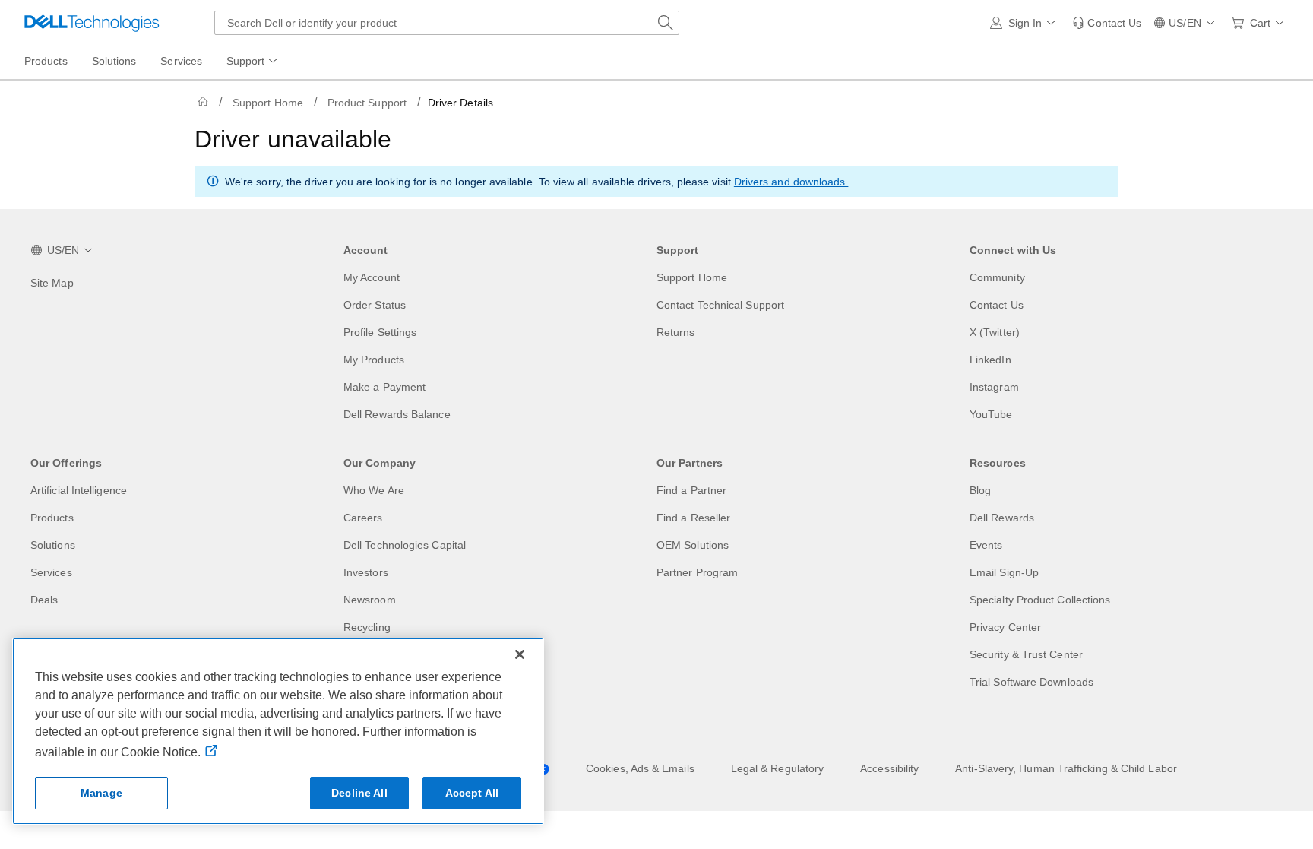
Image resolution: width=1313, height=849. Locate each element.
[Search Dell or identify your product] (665, 22)
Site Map (52, 283)
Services (51, 572)
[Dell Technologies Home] (92, 23)
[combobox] (446, 23)
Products (52, 518)
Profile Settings (379, 332)
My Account (371, 277)
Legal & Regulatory (777, 768)
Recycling (367, 627)
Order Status (374, 305)
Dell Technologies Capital (404, 545)
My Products (373, 359)
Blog (980, 490)
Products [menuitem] (46, 61)
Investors (365, 572)
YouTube (991, 414)
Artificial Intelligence (78, 490)
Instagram (994, 387)
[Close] (519, 654)
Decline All (359, 793)
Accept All (471, 793)
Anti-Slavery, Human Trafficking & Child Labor (1066, 768)
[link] (1106, 23)
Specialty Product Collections (1040, 600)
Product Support (367, 103)
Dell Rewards (1002, 518)
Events (986, 545)
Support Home (268, 103)
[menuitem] (253, 61)
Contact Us (997, 305)
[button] (1025, 23)
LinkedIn (990, 359)
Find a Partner (691, 490)
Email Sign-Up (1004, 572)
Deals (44, 600)
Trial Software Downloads (1031, 682)
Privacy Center (1005, 627)
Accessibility (889, 768)
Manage (101, 793)
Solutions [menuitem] (114, 61)
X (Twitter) (995, 332)
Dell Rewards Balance (397, 414)
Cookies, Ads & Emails (640, 768)
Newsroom (369, 600)
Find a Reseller (693, 518)
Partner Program (697, 572)
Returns (675, 332)
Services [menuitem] (181, 61)
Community (997, 277)
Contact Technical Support (720, 305)
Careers (363, 518)
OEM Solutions (692, 545)
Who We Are (373, 490)
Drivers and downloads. (791, 182)
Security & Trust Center (1026, 654)
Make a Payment (384, 387)
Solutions (52, 545)
